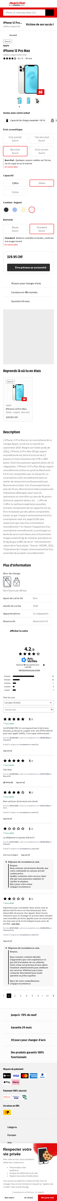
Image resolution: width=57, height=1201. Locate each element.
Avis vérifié (9, 723)
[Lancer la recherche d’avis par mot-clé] (52, 709)
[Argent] (32, 210)
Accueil (13, 35)
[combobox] (24, 13)
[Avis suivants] (53, 996)
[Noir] (6, 210)
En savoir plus (11, 166)
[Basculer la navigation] (4, 4)
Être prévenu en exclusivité (30, 267)
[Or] (23, 210)
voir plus (16, 923)
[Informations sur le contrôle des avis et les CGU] (44, 665)
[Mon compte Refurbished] (46, 4)
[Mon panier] (52, 4)
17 (47, 995)
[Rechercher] (49, 12)
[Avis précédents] (3, 995)
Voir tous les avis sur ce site (29, 670)
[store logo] (17, 4)
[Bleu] (15, 210)
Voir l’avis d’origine (10, 855)
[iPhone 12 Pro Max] (18, 392)
